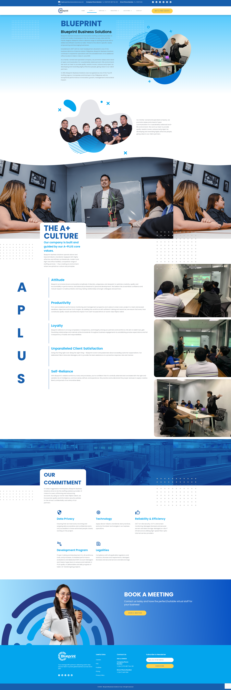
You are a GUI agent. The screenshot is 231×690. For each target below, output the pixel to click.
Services (101, 10)
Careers (98, 660)
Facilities (98, 667)
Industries (114, 10)
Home (83, 10)
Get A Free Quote (162, 11)
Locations (126, 10)
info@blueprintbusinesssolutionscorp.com (72, 2)
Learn (91, 10)
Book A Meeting (135, 613)
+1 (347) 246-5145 (122, 672)
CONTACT (139, 10)
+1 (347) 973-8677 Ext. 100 (110, 2)
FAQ (97, 664)
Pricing (98, 671)
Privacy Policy (100, 675)
